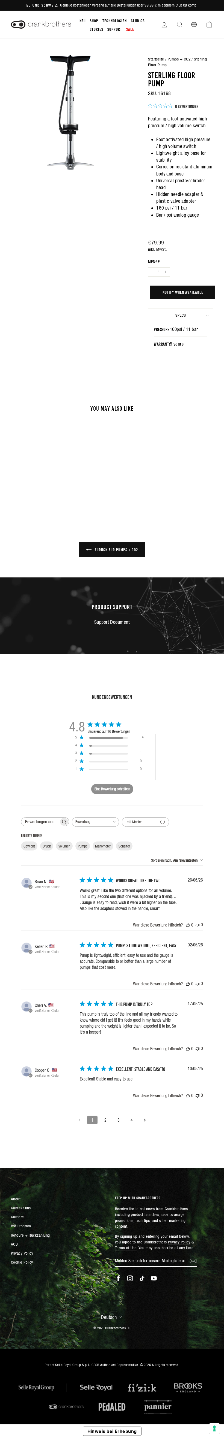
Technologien (114, 20)
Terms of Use (126, 1247)
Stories (96, 29)
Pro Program (21, 1226)
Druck (47, 846)
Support (114, 29)
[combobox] (95, 822)
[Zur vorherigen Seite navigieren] (79, 1120)
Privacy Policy (22, 1253)
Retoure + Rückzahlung (30, 1235)
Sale (130, 29)
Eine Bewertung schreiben (112, 789)
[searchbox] (40, 822)
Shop (94, 20)
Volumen (64, 846)
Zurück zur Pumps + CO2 (116, 549)
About (15, 1199)
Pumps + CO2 (179, 59)
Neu (82, 20)
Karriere (17, 1217)
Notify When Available (183, 292)
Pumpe (82, 846)
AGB (14, 1244)
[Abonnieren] (193, 1260)
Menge (154, 261)
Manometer (103, 846)
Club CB (138, 20)
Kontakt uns (21, 1208)
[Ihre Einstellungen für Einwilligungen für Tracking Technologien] (214, 1428)
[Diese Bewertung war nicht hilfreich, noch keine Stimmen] (197, 924)
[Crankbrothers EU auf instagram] (130, 1278)
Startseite (156, 59)
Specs (180, 315)
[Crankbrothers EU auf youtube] (154, 1278)
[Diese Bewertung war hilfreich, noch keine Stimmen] (188, 924)
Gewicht (29, 846)
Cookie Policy (22, 1262)
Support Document (112, 622)
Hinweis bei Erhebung (112, 1431)
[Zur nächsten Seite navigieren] (145, 1120)
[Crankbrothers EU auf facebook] (118, 1278)
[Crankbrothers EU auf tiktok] (142, 1278)
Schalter (124, 846)
